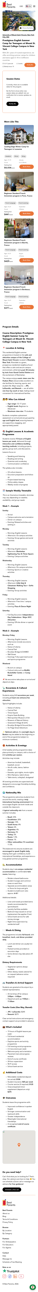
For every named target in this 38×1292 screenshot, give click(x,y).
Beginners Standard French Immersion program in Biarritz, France (16, 242)
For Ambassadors (9, 1242)
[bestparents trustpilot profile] (19, 1271)
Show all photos (27, 28)
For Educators (8, 1245)
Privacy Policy (8, 1222)
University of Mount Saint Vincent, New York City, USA (18, 36)
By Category (7, 1233)
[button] (19, 1145)
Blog (4, 1216)
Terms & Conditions (10, 1219)
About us (6, 1213)
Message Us (7, 1259)
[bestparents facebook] (10, 1276)
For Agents (7, 1248)
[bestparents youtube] (21, 1276)
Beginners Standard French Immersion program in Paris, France (18, 195)
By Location (7, 1231)
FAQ (4, 1256)
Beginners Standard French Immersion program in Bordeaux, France (17, 289)
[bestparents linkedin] (15, 1276)
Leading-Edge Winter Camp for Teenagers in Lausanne (16, 148)
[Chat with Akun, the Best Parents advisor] (33, 1287)
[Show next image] (31, 134)
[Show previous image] (6, 134)
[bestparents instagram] (4, 1276)
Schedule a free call (12, 1190)
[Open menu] (34, 6)
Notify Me (30, 65)
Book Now (26, 167)
